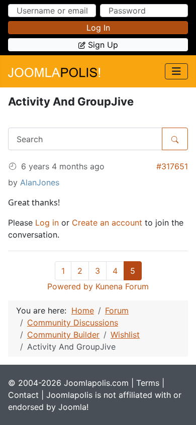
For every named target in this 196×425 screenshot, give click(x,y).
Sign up (103, 45)
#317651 (172, 166)
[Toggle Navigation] (176, 71)
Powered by (70, 286)
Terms (147, 383)
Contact (23, 395)
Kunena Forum (122, 286)
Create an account (107, 223)
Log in (98, 28)
